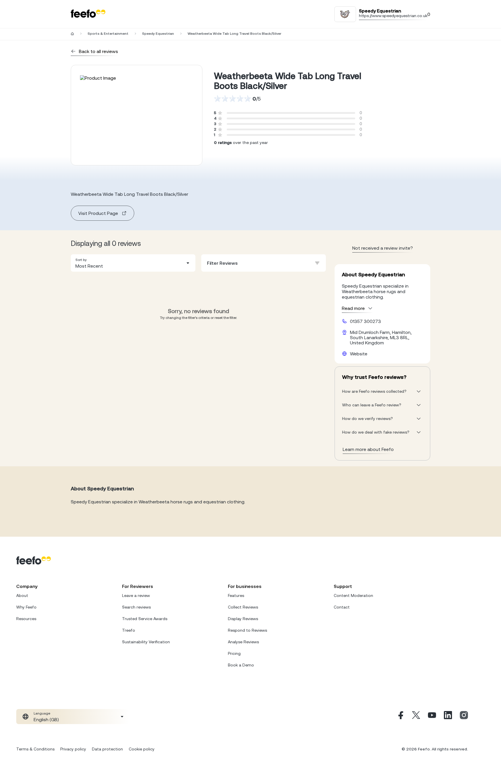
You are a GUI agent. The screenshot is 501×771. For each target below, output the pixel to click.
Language (42, 713)
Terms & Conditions (35, 749)
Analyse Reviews (243, 642)
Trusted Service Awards (144, 618)
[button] (133, 263)
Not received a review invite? (382, 248)
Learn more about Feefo (368, 449)
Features (236, 595)
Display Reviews (243, 618)
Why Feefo (26, 607)
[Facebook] (400, 716)
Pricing (234, 653)
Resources (26, 618)
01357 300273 (365, 321)
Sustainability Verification (146, 642)
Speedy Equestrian (158, 34)
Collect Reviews (243, 607)
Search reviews (136, 607)
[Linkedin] (448, 716)
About (22, 595)
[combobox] (133, 263)
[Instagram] (464, 716)
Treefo (128, 630)
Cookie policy (142, 749)
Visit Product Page (98, 213)
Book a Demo (241, 665)
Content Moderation (353, 595)
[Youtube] (432, 716)
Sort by (81, 260)
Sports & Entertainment (108, 34)
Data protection (107, 749)
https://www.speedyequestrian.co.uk (393, 15)
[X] (416, 716)
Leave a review (136, 595)
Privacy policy (73, 749)
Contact (342, 607)
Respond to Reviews (247, 630)
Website (358, 353)
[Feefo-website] (88, 14)
